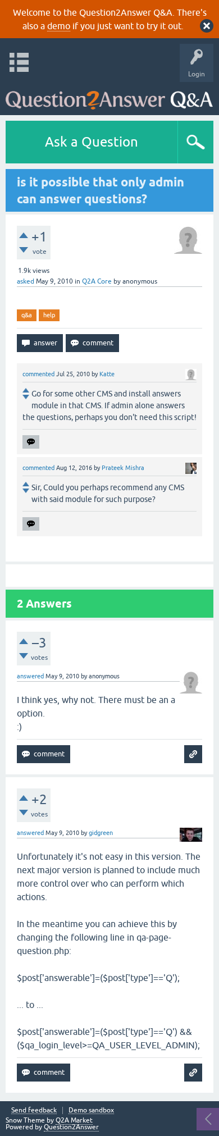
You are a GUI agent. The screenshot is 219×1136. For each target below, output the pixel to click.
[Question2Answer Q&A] (109, 96)
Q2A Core (97, 281)
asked (25, 281)
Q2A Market (74, 1120)
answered (30, 676)
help (49, 315)
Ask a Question (91, 141)
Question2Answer (71, 1127)
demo (58, 26)
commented (38, 374)
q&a (26, 315)
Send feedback (34, 1110)
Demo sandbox (91, 1110)
